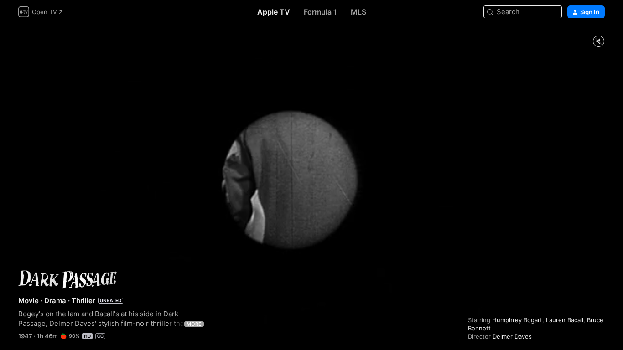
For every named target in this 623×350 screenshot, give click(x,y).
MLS (358, 11)
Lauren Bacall (564, 320)
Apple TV (273, 11)
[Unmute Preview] (598, 42)
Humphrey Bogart (517, 320)
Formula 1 (320, 11)
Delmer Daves (512, 336)
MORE (194, 324)
